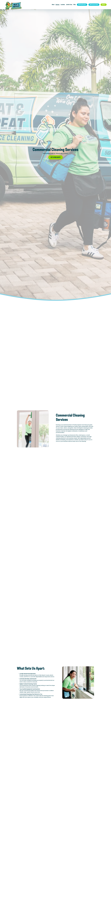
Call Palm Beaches (82, 4)
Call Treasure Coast (94, 4)
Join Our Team (69, 4)
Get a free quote (55, 157)
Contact (103, 4)
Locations (63, 4)
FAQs (74, 4)
